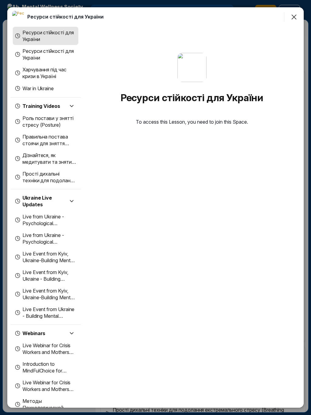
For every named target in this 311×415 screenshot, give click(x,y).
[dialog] (155, 207)
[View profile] (18, 17)
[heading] (65, 16)
